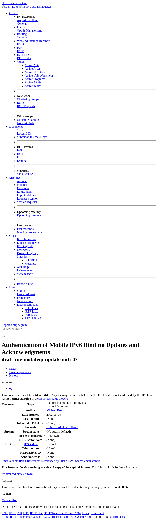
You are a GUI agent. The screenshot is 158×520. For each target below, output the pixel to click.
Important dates (26, 195)
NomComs (23, 249)
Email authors (10, 461)
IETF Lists (31, 308)
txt (48, 427)
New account (25, 301)
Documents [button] (16, 126)
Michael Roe (54, 410)
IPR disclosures (26, 239)
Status (13, 368)
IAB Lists (31, 315)
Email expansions (20, 372)
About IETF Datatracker (16, 516)
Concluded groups (28, 119)
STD (20, 174)
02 (10, 388)
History (13, 375)
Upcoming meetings (29, 215)
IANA (77, 513)
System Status (83, 516)
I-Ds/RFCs (31, 260)
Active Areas (32, 68)
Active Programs (35, 79)
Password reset (26, 294)
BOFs (20, 102)
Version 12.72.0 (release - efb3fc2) (53, 516)
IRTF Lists (31, 311)
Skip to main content (14, 3)
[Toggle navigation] (3, 336)
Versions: (7, 382)
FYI (32, 174)
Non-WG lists (25, 123)
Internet (21, 27)
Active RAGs (33, 82)
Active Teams (33, 85)
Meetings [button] (14, 177)
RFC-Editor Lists (35, 318)
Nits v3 (70, 461)
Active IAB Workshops (39, 75)
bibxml (74, 427)
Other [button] (12, 235)
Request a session (27, 198)
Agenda (22, 181)
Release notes (25, 270)
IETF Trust (51, 513)
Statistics (22, 256)
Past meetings (25, 228)
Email (123, 516)
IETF (5, 513)
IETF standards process (53, 398)
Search (21, 130)
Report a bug (25, 283)
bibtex (65, 427)
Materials (22, 184)
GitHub (114, 516)
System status (25, 273)
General (22, 23)
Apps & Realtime (27, 20)
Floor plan (23, 188)
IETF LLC (23, 54)
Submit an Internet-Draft (32, 137)
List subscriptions (27, 304)
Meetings (30, 263)
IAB (19, 47)
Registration (24, 191)
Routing (22, 34)
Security (22, 37)
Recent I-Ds (24, 133)
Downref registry (27, 253)
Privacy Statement (93, 513)
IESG (20, 44)
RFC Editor (24, 58)
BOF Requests (26, 106)
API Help (23, 267)
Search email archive (87, 461)
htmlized (55, 427)
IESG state (31, 444)
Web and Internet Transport (33, 40)
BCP (27, 174)
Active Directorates (36, 72)
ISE (19, 157)
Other (20, 61)
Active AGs (32, 65)
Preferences (24, 297)
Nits (63, 461)
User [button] (12, 287)
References (34, 461)
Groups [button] (13, 13)
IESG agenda (25, 246)
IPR (23, 461)
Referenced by (50, 461)
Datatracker (43, 6)
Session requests (27, 202)
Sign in (21, 290)
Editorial (22, 160)
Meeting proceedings (29, 232)
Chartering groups (28, 99)
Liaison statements (28, 242)
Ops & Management (29, 30)
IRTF (20, 51)
